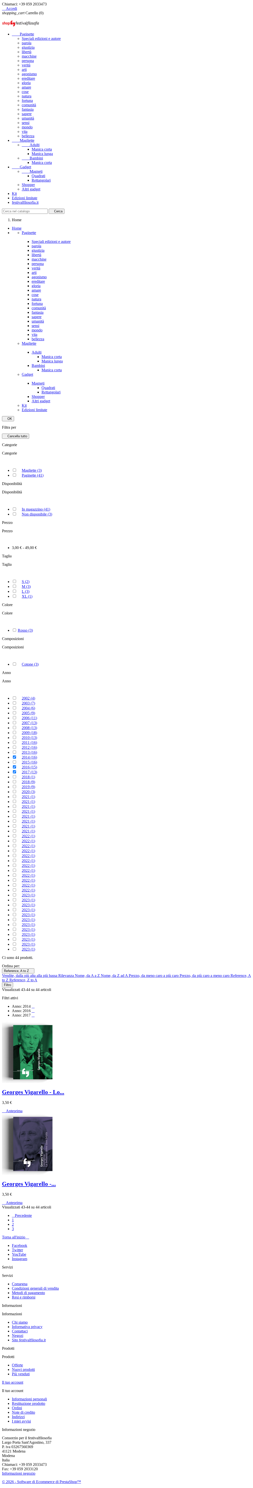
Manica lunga (42, 154)
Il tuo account (12, 1382)
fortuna (27, 100)
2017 (29, 772)
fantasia (28, 109)
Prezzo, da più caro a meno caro (205, 975)
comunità (29, 105)
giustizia (28, 47)
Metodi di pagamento (28, 1293)
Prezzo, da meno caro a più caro (154, 975)
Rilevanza (66, 975)
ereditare (28, 78)
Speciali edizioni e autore (41, 38)
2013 (29, 752)
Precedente (22, 1215)
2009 (29, 733)
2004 (28, 708)
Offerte (17, 1365)
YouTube (19, 1254)
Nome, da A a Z (88, 975)
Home (16, 228)
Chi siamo (20, 1322)
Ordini (17, 1408)
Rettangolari (41, 180)
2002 (28, 698)
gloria (26, 83)
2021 (28, 797)
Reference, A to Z (18, 971)
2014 (29, 757)
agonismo (29, 74)
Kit (14, 193)
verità (26, 65)
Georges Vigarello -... (29, 1184)
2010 (29, 738)
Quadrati (38, 176)
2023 (28, 895)
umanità (28, 118)
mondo (27, 127)
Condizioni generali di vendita (35, 1288)
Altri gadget (31, 189)
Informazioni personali (29, 1399)
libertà (26, 52)
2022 (28, 836)
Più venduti (21, 1374)
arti (24, 69)
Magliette (23, 140)
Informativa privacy (27, 1327)
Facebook (19, 1245)
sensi (25, 123)
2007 (29, 723)
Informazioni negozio (18, 1473)
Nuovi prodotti (23, 1369)
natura (26, 96)
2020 (28, 792)
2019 (28, 787)
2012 (29, 747)
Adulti (31, 145)
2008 (29, 728)
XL (27, 596)
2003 (28, 703)
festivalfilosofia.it (25, 202)
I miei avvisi (21, 1421)
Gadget (21, 167)
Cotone (30, 664)
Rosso (25, 630)
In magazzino (36, 509)
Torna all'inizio (15, 1237)
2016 (29, 767)
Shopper (28, 185)
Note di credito (23, 1412)
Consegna (19, 1284)
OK (8, 419)
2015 (29, 762)
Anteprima (12, 1111)
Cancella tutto (15, 436)
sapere (27, 114)
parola (26, 43)
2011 (29, 742)
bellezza (28, 136)
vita (24, 131)
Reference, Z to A (23, 980)
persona (28, 61)
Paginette (23, 34)
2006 (29, 718)
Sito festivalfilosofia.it (29, 1340)
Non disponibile (37, 514)
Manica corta (42, 149)
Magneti (32, 171)
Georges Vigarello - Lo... (33, 1092)
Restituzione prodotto (28, 1403)
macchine (29, 56)
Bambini (32, 158)
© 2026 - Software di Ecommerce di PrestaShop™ (41, 1482)
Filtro (7, 985)
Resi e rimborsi (23, 1297)
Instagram (19, 1259)
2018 (28, 777)
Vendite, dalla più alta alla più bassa (30, 975)
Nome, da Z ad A (115, 975)
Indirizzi (18, 1417)
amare (26, 87)
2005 (28, 713)
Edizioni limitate (24, 198)
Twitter (17, 1250)
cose (25, 92)
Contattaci (20, 1331)
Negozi (17, 1335)
